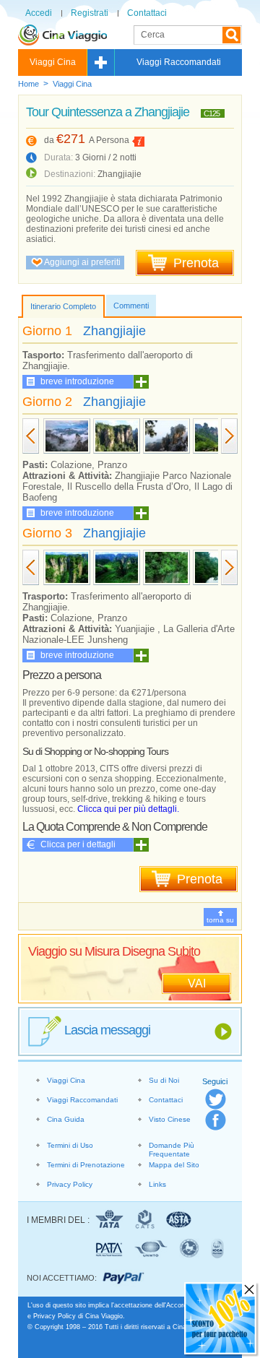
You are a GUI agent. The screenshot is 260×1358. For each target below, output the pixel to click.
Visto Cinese (170, 1119)
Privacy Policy (69, 1184)
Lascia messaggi (107, 1030)
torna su (220, 920)
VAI (197, 983)
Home (28, 83)
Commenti (131, 305)
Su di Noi (164, 1080)
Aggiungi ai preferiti (82, 262)
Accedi (38, 13)
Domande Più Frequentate (171, 1149)
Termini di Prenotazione (86, 1165)
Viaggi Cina (53, 62)
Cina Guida (65, 1119)
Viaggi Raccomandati (178, 62)
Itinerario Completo (63, 306)
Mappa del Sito (174, 1165)
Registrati (89, 13)
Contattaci (147, 13)
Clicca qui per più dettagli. (128, 809)
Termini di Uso (70, 1145)
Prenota (196, 263)
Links (157, 1184)
